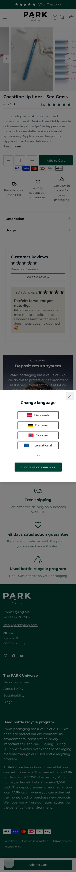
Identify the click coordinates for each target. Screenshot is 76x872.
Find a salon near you (38, 467)
